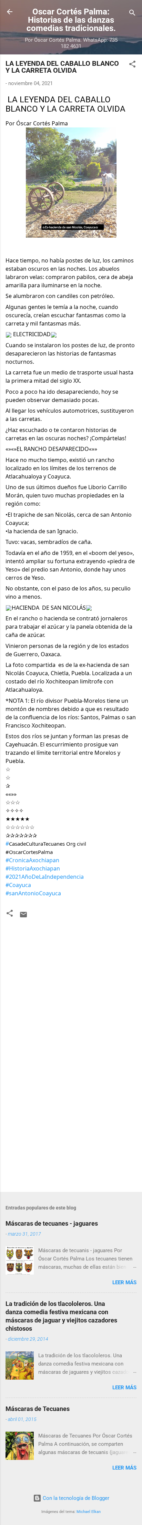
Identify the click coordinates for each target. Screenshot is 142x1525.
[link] (7, 843)
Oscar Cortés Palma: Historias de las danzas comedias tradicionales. (71, 20)
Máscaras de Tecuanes (38, 1408)
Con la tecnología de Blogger (75, 1498)
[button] (132, 65)
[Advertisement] (71, 1132)
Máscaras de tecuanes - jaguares (52, 1223)
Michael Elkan (89, 1511)
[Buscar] (132, 13)
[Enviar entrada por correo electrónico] (23, 917)
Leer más (124, 1282)
